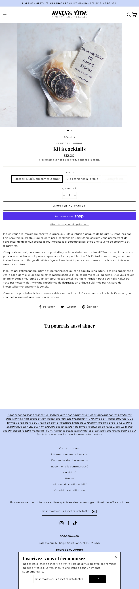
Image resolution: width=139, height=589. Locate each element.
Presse (69, 478)
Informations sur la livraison (69, 454)
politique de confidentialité (69, 484)
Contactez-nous (69, 448)
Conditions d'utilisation (69, 490)
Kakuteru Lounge (69, 143)
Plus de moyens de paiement (69, 224)
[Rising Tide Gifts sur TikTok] (75, 523)
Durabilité (69, 472)
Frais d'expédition (49, 160)
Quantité (69, 188)
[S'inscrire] (94, 511)
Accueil (68, 137)
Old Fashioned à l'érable (82, 178)
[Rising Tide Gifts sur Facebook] (68, 523)
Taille (69, 172)
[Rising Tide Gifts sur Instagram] (62, 523)
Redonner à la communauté (69, 466)
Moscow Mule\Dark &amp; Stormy (37, 178)
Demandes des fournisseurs (69, 460)
